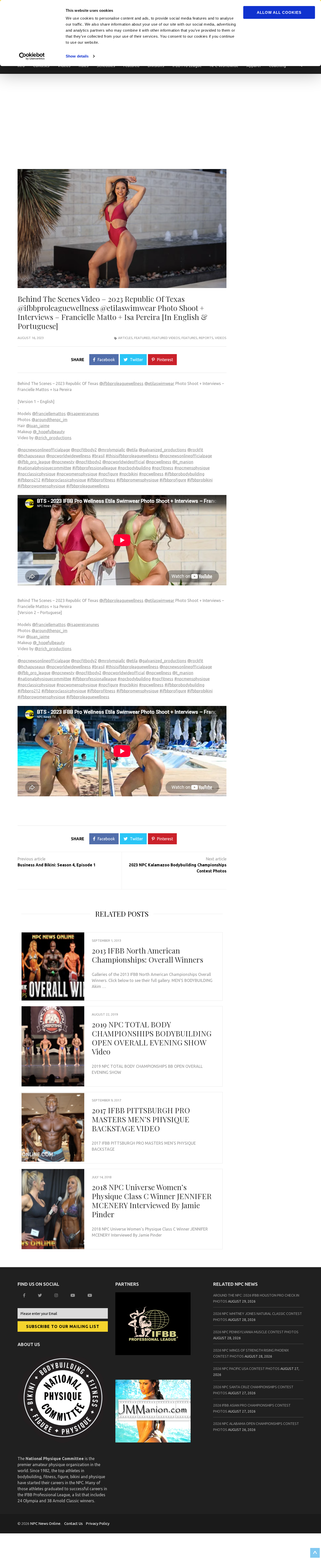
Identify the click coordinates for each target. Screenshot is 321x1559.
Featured (142, 338)
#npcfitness (162, 468)
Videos (220, 338)
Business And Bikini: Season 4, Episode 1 (57, 865)
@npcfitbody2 (84, 450)
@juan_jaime (37, 425)
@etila (132, 450)
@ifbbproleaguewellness (121, 383)
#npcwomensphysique (76, 474)
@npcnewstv (62, 462)
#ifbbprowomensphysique (41, 486)
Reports (206, 338)
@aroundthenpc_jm (49, 419)
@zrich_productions (53, 437)
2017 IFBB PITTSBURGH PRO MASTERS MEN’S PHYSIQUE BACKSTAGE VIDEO (141, 1119)
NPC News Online (45, 1523)
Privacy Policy (97, 1523)
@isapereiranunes (83, 413)
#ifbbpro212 (29, 480)
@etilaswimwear (159, 383)
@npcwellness (158, 462)
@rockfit (195, 450)
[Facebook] (25, 1295)
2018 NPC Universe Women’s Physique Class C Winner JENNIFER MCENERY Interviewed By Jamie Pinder (152, 1200)
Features (189, 338)
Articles (125, 338)
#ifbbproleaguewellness (87, 486)
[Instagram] (56, 1295)
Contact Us (73, 1523)
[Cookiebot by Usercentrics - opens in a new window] (32, 56)
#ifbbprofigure (172, 480)
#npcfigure (108, 474)
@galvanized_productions (162, 450)
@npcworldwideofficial (123, 462)
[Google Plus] (73, 1295)
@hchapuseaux (31, 456)
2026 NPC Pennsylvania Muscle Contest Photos (255, 1332)
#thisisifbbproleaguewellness (132, 456)
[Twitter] (40, 1295)
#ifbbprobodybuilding (184, 474)
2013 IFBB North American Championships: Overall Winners (147, 955)
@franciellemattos (49, 413)
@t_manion (182, 462)
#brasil (98, 456)
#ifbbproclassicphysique (63, 480)
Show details (77, 56)
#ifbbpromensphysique (137, 480)
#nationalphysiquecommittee (44, 468)
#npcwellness (151, 474)
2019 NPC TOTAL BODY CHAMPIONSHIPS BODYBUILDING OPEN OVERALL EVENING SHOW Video (151, 1037)
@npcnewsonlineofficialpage (44, 450)
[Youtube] (90, 1295)
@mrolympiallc (111, 450)
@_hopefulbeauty (49, 431)
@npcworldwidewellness (68, 456)
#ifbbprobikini (200, 480)
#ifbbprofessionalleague (94, 468)
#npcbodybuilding (134, 468)
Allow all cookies (279, 12)
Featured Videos (166, 338)
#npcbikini (128, 474)
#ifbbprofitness (101, 480)
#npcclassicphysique (36, 474)
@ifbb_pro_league (34, 462)
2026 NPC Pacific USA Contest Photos (246, 1369)
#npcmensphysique (192, 468)
